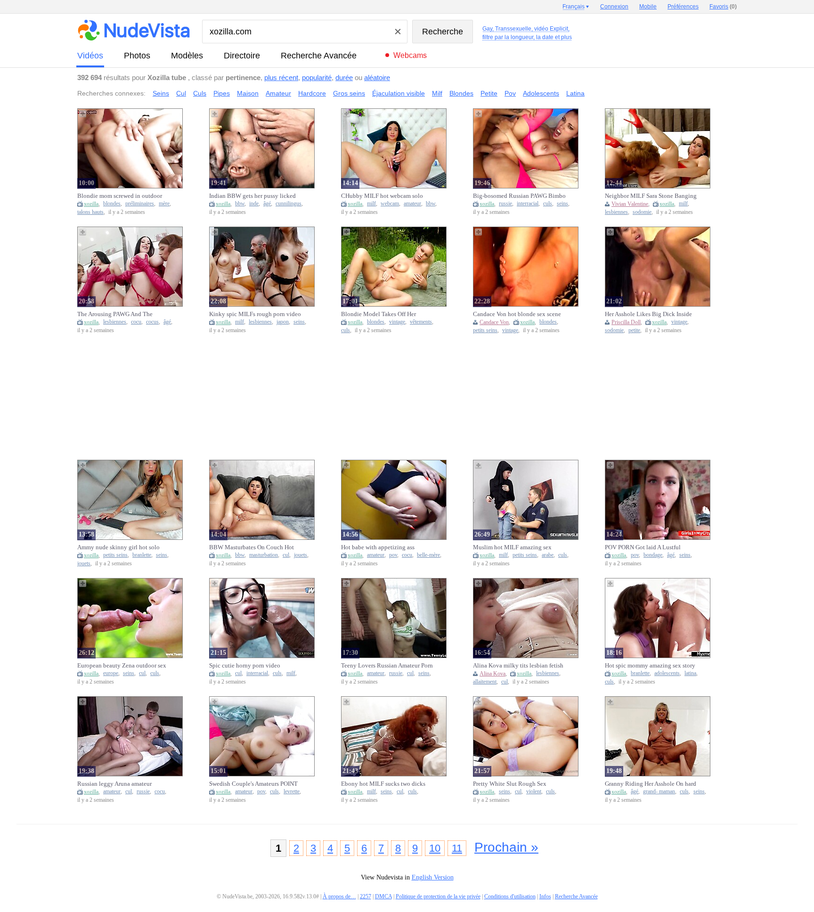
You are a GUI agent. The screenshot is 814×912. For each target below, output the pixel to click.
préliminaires (139, 204)
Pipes (221, 93)
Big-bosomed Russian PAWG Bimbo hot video (519, 196)
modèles (187, 55)
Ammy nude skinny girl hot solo (118, 547)
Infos (545, 896)
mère (164, 204)
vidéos (90, 55)
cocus (152, 322)
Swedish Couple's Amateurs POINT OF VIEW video (253, 784)
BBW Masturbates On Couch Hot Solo (251, 547)
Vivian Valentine (629, 204)
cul (286, 555)
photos (137, 55)
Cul (181, 93)
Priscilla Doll (626, 322)
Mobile (648, 6)
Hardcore (312, 93)
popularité (317, 77)
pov (393, 555)
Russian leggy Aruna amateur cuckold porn (114, 784)
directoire (242, 55)
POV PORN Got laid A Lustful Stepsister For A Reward (643, 547)
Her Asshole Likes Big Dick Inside (648, 314)
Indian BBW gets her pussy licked (252, 195)
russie (505, 204)
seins (562, 204)
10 (434, 848)
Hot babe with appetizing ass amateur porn (378, 547)
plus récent (281, 77)
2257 (365, 896)
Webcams (410, 55)
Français (573, 6)
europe (110, 673)
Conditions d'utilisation (510, 896)
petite (634, 330)
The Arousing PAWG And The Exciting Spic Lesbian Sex (115, 314)
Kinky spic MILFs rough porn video (255, 314)
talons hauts (90, 212)
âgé (267, 204)
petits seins (485, 330)
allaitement (485, 682)
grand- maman (659, 792)
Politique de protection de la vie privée (438, 896)
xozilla (91, 204)
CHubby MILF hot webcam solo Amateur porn (382, 196)
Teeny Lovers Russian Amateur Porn (387, 665)
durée (344, 77)
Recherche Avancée (319, 55)
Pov (510, 93)
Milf (437, 93)
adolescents (667, 673)
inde (254, 204)
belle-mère (428, 555)
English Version (433, 877)
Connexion (614, 6)
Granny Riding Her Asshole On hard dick (650, 784)
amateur (412, 204)
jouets (83, 564)
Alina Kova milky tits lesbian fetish (518, 665)
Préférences (683, 6)
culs (547, 204)
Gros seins (349, 93)
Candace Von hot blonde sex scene (517, 314)
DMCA (383, 896)
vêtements (421, 322)
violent (533, 792)
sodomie (642, 212)
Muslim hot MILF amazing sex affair (512, 547)
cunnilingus (288, 204)
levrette (292, 792)
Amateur (278, 93)
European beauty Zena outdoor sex (121, 665)
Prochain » (506, 847)
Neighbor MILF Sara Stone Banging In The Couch (651, 196)
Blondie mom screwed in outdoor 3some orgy (119, 196)
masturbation (263, 555)
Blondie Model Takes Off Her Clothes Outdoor (378, 314)
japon (283, 322)
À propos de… (339, 896)
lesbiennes (616, 212)
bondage (652, 555)
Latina (575, 93)
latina (690, 673)
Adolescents (541, 93)
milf (371, 204)
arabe (548, 555)
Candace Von (494, 322)
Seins (161, 93)
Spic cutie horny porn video (244, 665)
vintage (397, 322)
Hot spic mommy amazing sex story (650, 665)
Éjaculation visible (398, 93)
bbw (239, 204)
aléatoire (377, 77)
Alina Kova (492, 673)
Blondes (461, 93)
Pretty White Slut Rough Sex (509, 783)
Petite (488, 93)
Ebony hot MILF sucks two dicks (383, 783)
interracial (527, 204)
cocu (136, 322)
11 (457, 848)
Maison (248, 93)
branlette (141, 555)
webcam (390, 204)
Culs (199, 93)
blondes (112, 204)
